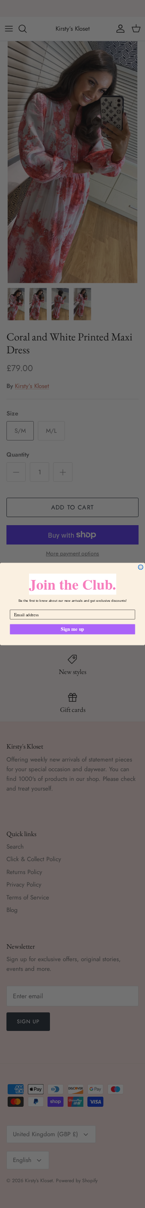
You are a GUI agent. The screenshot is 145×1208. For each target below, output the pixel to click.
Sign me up (72, 629)
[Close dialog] (140, 567)
